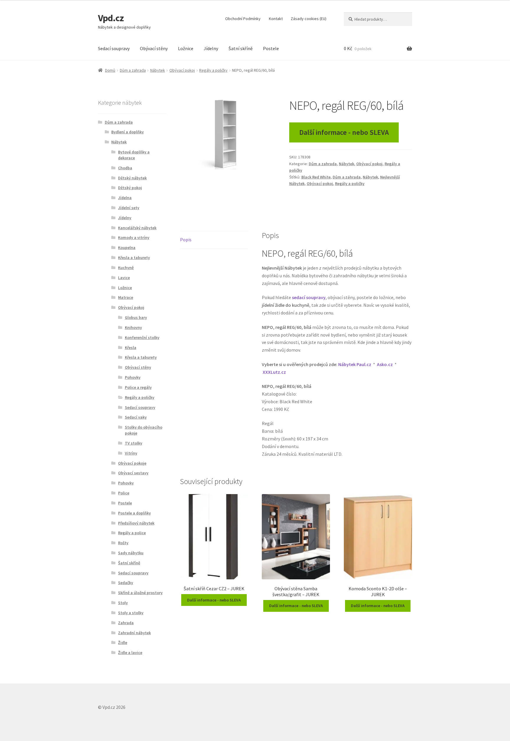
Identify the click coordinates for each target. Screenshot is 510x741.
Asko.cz (385, 364)
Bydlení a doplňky (127, 132)
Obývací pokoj (182, 70)
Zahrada (126, 622)
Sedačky (125, 582)
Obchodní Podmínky (243, 18)
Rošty (123, 542)
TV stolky (133, 443)
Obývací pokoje (132, 463)
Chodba (125, 168)
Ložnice (185, 48)
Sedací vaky (136, 417)
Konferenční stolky (142, 337)
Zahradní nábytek (134, 632)
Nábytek (157, 70)
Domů (110, 70)
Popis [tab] (186, 239)
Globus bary (136, 317)
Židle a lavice (130, 652)
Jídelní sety (128, 207)
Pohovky (132, 377)
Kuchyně (126, 267)
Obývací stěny (154, 48)
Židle (122, 642)
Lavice (124, 277)
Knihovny (133, 327)
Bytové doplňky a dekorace (134, 154)
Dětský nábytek (132, 178)
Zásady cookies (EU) (308, 18)
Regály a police (132, 532)
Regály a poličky (213, 70)
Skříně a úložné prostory (140, 592)
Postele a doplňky (134, 513)
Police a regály (138, 387)
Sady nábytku (130, 552)
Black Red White (316, 177)
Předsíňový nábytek (136, 523)
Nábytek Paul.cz (354, 364)
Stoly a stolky (130, 612)
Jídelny (211, 48)
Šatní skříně (240, 48)
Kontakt (276, 18)
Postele (271, 48)
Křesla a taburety (134, 257)
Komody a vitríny (133, 237)
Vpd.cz (111, 18)
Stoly (123, 602)
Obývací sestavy (133, 473)
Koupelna (126, 247)
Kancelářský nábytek (137, 227)
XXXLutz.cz (274, 372)
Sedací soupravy (114, 48)
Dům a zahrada (133, 70)
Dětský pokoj (130, 187)
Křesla (130, 347)
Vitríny (131, 453)
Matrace (125, 297)
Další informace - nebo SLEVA (344, 132)
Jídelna (125, 197)
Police (123, 493)
